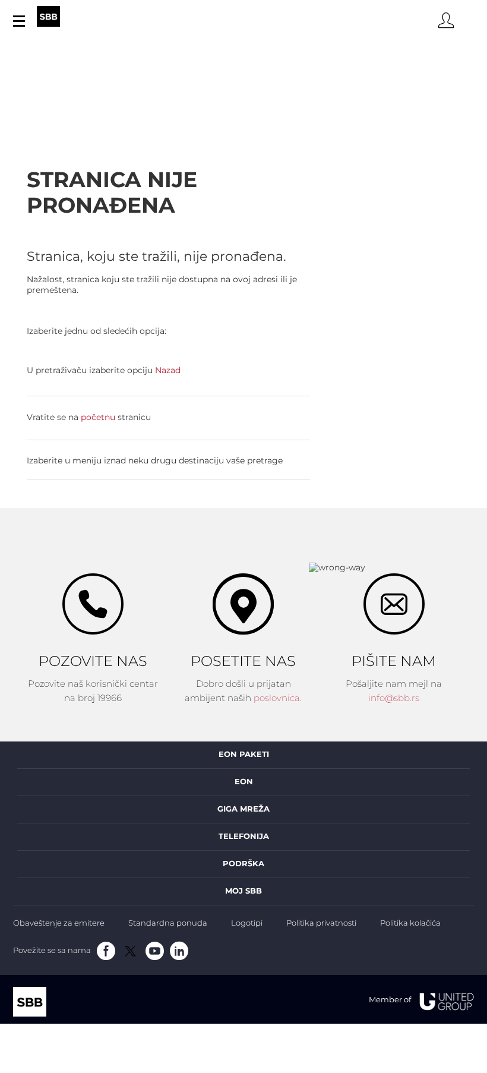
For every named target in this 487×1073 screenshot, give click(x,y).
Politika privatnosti (321, 923)
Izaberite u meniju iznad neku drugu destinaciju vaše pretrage (155, 461)
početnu (98, 418)
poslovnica (277, 698)
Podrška (243, 864)
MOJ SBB (243, 891)
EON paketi (244, 754)
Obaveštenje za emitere (59, 923)
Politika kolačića (410, 923)
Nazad (168, 371)
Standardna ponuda (167, 923)
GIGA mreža (243, 809)
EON (244, 782)
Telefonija (244, 836)
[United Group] (442, 1001)
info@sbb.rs (393, 698)
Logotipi (247, 923)
